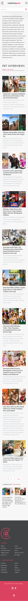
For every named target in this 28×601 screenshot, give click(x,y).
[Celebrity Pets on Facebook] (15, 588)
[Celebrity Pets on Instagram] (12, 588)
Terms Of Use (5, 552)
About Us (3, 555)
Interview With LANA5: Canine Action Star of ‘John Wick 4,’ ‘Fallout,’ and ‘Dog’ (14, 289)
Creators (3, 570)
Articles (3, 548)
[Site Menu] (26, 3)
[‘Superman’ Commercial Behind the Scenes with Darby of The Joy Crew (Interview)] (14, 84)
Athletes (3, 567)
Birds (16, 567)
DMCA (16, 550)
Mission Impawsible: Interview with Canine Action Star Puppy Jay (14, 134)
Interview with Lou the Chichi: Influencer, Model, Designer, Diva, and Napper (13, 408)
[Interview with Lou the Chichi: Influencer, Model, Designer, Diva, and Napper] (14, 397)
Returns (17, 555)
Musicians (4, 565)
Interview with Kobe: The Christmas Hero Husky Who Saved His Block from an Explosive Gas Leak (13, 250)
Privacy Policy (19, 552)
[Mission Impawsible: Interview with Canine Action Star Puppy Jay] (14, 122)
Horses (17, 572)
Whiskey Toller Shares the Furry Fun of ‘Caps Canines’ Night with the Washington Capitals (12, 212)
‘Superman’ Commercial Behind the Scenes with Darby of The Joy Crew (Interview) (14, 96)
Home (3, 69)
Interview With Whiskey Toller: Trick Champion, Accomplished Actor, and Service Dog (11, 329)
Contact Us (18, 548)
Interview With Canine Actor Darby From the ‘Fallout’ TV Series (13, 460)
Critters (17, 570)
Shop (16, 546)
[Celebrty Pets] (14, 3)
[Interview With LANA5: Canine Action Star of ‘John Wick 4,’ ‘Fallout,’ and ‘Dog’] (14, 278)
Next (18, 479)
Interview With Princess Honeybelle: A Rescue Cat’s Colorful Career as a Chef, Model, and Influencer (13, 371)
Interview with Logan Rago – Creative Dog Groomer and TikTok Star (13, 172)
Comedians (4, 572)
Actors (3, 563)
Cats (16, 565)
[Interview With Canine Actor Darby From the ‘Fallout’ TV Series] (14, 448)
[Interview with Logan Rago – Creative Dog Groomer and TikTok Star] (14, 161)
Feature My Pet (5, 550)
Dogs (16, 563)
